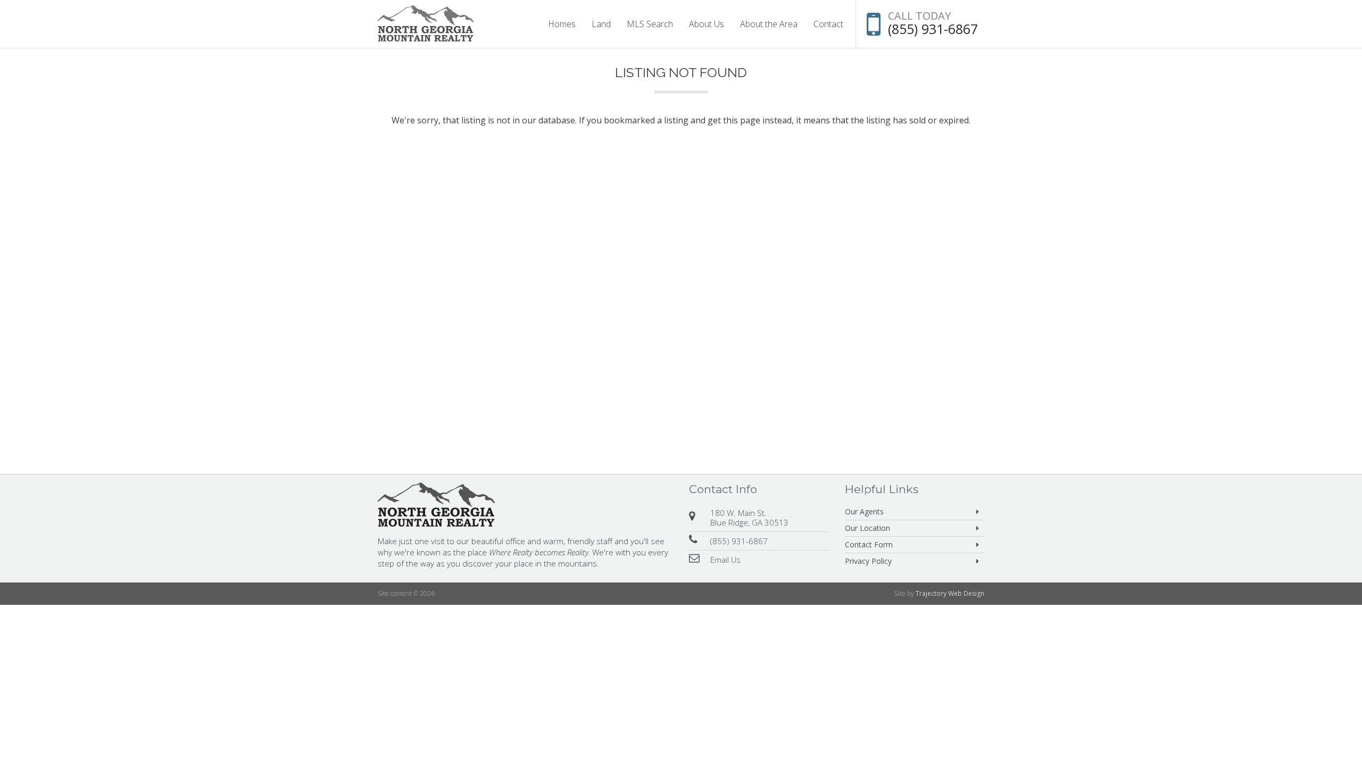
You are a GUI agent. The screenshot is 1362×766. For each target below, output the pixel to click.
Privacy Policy (868, 561)
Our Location (867, 528)
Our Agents (864, 511)
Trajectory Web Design (950, 593)
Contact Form (869, 544)
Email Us (725, 559)
